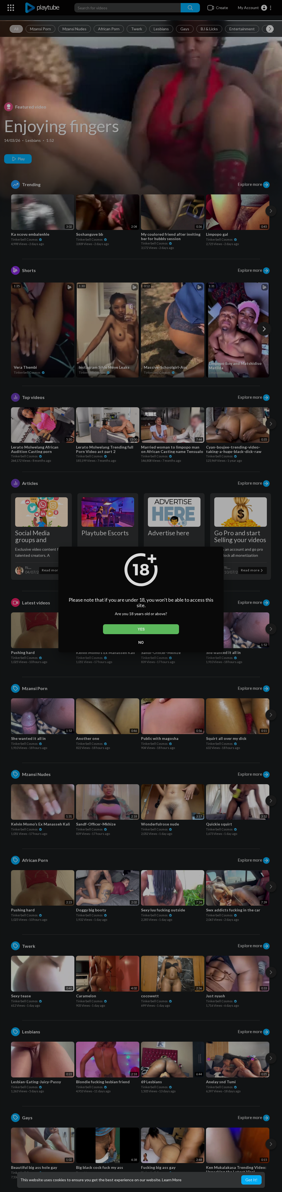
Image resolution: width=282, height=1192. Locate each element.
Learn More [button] (171, 1179)
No (141, 642)
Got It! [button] (251, 1179)
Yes (141, 629)
